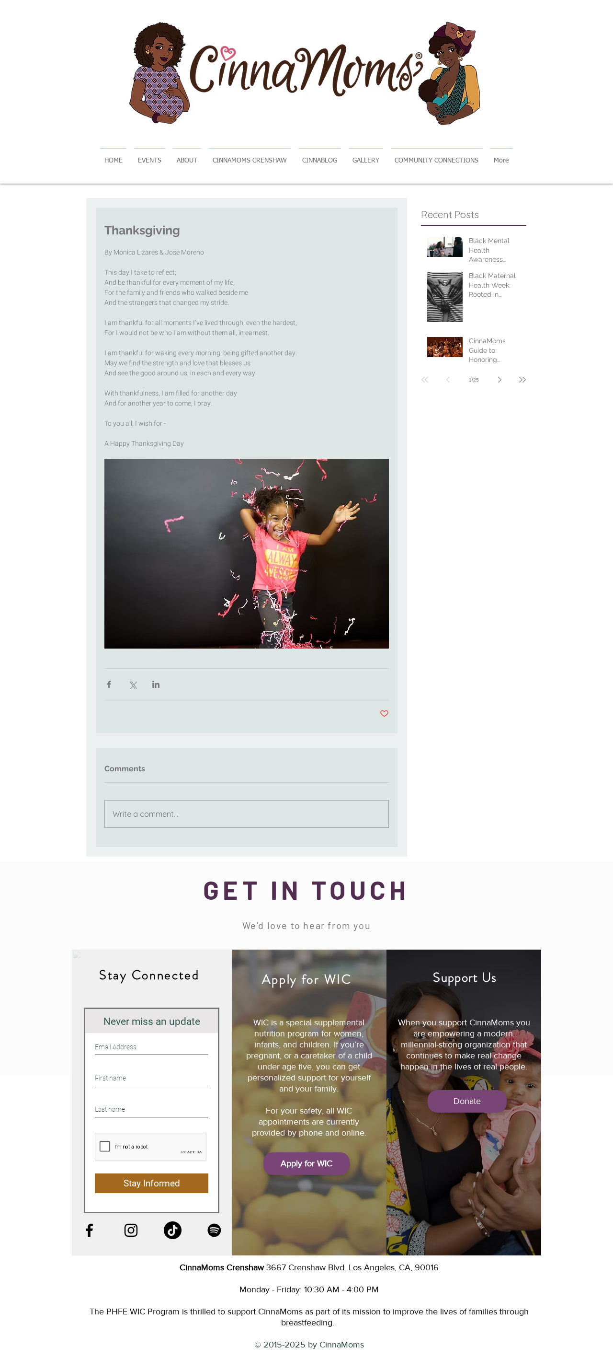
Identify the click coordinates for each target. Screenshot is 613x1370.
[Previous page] (447, 379)
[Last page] (522, 379)
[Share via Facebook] (109, 684)
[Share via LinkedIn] (155, 684)
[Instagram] (131, 1230)
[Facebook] (89, 1230)
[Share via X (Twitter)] (132, 684)
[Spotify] (214, 1230)
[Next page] (499, 379)
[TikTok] (173, 1230)
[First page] (424, 379)
